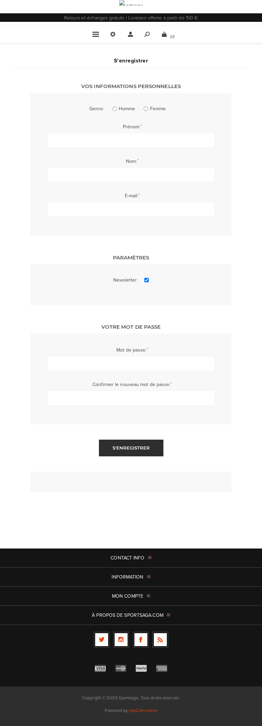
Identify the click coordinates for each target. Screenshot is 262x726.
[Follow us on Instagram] (121, 639)
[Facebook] (140, 639)
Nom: (131, 161)
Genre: (96, 108)
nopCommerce (143, 710)
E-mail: (132, 195)
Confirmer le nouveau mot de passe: (131, 384)
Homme (127, 108)
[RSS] (160, 639)
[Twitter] (101, 639)
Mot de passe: (131, 349)
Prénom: (132, 126)
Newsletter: (125, 279)
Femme (158, 108)
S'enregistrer (131, 448)
